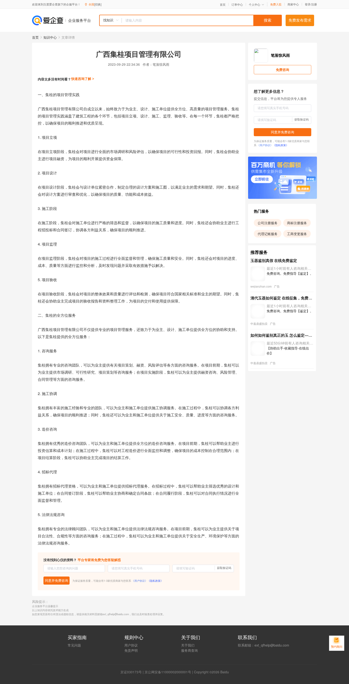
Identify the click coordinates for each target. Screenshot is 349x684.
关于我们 (187, 645)
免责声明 (131, 650)
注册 (314, 4)
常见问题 (74, 645)
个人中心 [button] (254, 4)
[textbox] (202, 20)
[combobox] (190, 20)
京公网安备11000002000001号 (168, 672)
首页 (223, 4)
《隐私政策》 (155, 580)
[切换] (97, 4)
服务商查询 (189, 650)
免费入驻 (276, 4)
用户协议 (131, 645)
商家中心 (293, 4)
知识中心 (50, 37)
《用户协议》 (139, 580)
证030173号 (133, 672)
